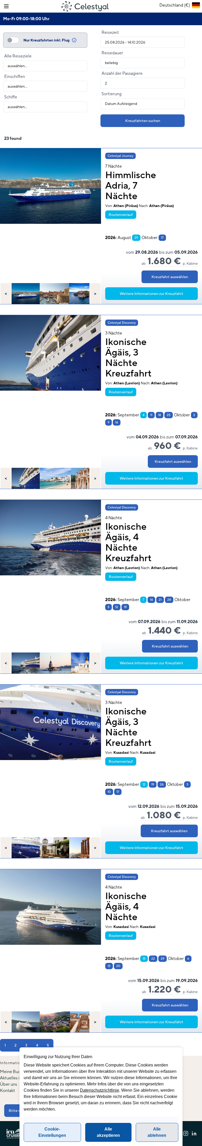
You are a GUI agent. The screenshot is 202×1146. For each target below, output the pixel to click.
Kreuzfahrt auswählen (170, 277)
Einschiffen (14, 76)
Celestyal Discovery (122, 322)
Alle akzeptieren (108, 1132)
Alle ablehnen (157, 1132)
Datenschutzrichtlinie (99, 1090)
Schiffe (10, 96)
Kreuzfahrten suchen (142, 121)
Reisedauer (112, 52)
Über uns (8, 1084)
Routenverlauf (121, 215)
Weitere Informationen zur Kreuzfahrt (151, 293)
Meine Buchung (15, 1071)
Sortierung (112, 93)
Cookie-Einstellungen (52, 1132)
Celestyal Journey (120, 155)
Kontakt (7, 1090)
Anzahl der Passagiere (122, 73)
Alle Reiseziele (18, 56)
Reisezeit (110, 32)
